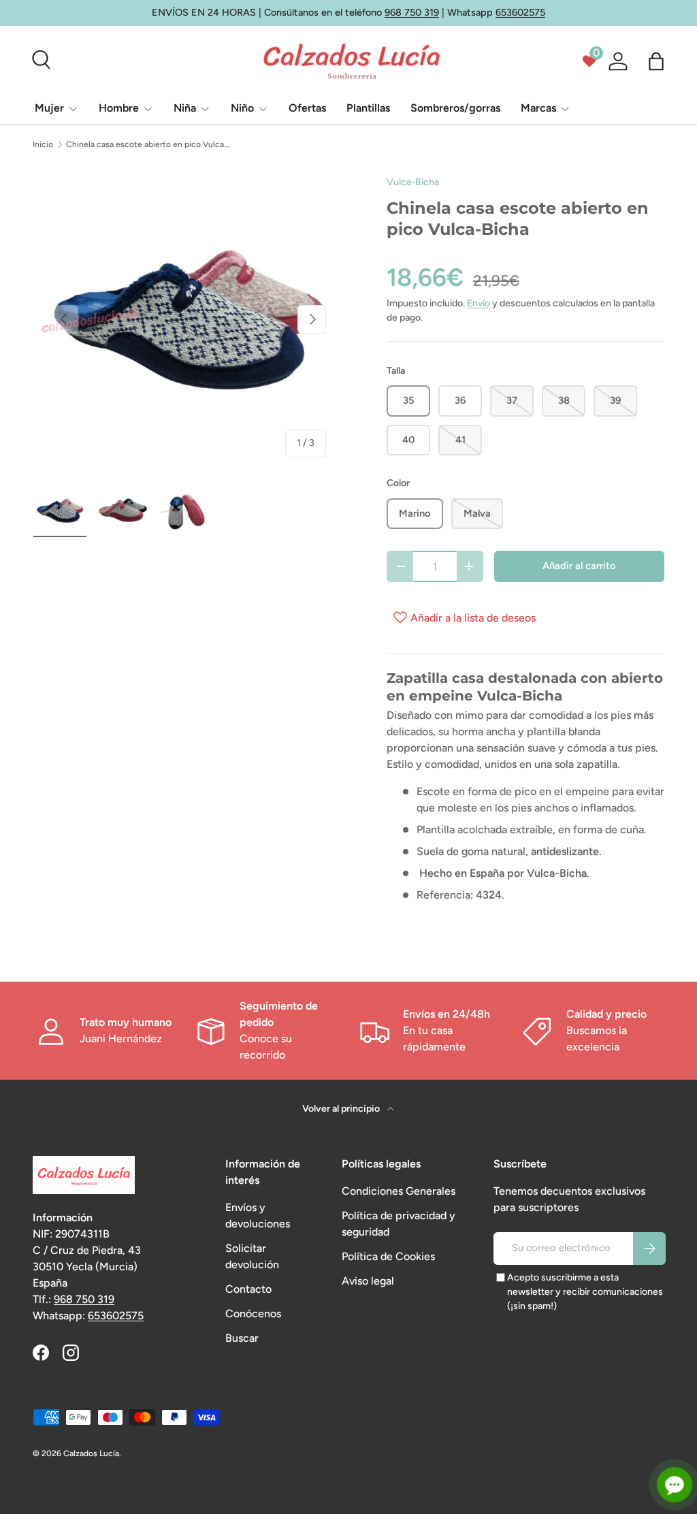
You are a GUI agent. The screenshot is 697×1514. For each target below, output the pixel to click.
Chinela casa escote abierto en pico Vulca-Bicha (147, 144)
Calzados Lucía (91, 1453)
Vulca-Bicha (413, 182)
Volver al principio (342, 1108)
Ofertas (307, 107)
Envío (478, 303)
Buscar (242, 1338)
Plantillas (368, 107)
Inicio (43, 144)
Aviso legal (368, 1280)
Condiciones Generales (398, 1191)
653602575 (520, 12)
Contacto (248, 1289)
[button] (656, 61)
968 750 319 (412, 12)
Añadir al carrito (579, 566)
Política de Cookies (388, 1256)
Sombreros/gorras (455, 107)
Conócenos (253, 1313)
